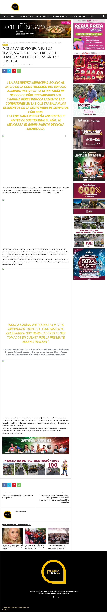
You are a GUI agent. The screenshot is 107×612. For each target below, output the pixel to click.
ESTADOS (91, 16)
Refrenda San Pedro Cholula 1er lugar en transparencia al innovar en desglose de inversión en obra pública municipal (54, 498)
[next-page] (68, 525)
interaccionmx (8, 65)
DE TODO (14, 16)
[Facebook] (4, 71)
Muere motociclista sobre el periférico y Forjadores (17, 496)
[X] (9, 71)
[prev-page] (66, 525)
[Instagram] (53, 597)
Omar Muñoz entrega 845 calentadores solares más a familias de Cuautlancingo (57, 546)
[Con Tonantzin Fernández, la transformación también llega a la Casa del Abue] (35, 536)
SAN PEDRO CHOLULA (42, 16)
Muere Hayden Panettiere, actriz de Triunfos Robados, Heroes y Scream (12, 546)
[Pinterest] (14, 71)
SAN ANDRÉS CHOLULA (60, 16)
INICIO (6, 16)
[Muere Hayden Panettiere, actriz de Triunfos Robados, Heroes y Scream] (12, 536)
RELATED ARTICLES (9, 524)
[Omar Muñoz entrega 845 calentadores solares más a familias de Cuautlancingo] (58, 536)
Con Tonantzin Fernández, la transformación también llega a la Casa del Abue (35, 546)
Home (3, 42)
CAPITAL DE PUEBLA (26, 16)
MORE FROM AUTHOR (24, 524)
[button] (103, 16)
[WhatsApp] (19, 71)
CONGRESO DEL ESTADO (77, 16)
